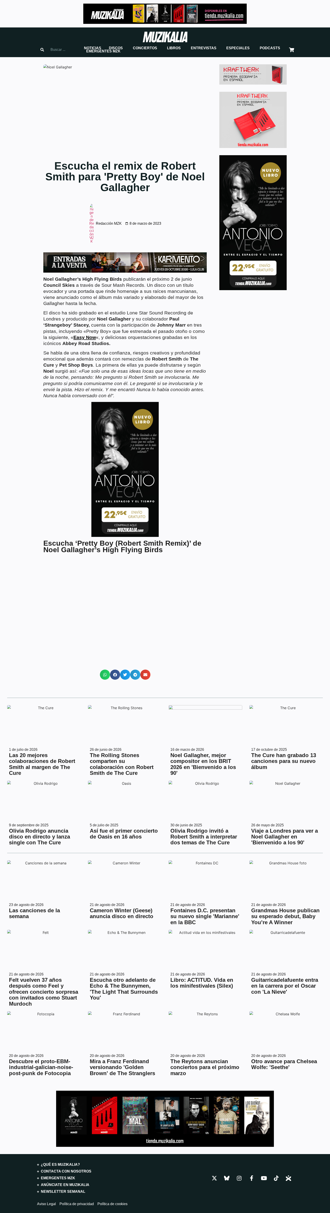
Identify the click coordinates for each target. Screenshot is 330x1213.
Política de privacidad (76, 1204)
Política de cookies (112, 1204)
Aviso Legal (46, 1204)
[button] (92, 48)
